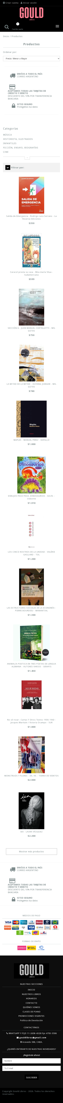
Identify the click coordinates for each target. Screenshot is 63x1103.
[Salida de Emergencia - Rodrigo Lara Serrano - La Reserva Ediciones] (31, 195)
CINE (6, 152)
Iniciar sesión (30, 3)
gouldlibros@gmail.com (32, 1037)
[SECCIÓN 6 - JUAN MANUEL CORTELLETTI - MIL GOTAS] (31, 307)
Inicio (6, 36)
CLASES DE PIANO (32, 1012)
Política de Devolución (31, 1020)
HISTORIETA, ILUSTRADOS (18, 139)
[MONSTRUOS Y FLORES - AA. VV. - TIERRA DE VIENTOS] (31, 754)
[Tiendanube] (9, 1099)
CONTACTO (31, 1003)
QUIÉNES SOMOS (31, 1007)
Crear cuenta (12, 3)
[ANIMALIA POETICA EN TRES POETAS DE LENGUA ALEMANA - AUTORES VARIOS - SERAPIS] (31, 642)
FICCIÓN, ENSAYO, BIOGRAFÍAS (20, 147)
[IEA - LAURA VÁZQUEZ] (31, 810)
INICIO (31, 990)
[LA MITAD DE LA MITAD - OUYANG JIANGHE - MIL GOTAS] (31, 363)
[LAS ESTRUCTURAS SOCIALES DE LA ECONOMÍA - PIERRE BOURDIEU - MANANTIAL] (31, 587)
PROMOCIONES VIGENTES (31, 1016)
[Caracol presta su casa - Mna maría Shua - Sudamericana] (31, 251)
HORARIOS (31, 998)
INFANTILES (10, 143)
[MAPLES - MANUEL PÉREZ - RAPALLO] (31, 419)
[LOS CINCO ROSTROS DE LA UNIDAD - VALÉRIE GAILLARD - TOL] (31, 531)
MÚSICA (7, 135)
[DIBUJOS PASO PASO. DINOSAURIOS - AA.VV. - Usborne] (31, 475)
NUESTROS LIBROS (31, 994)
